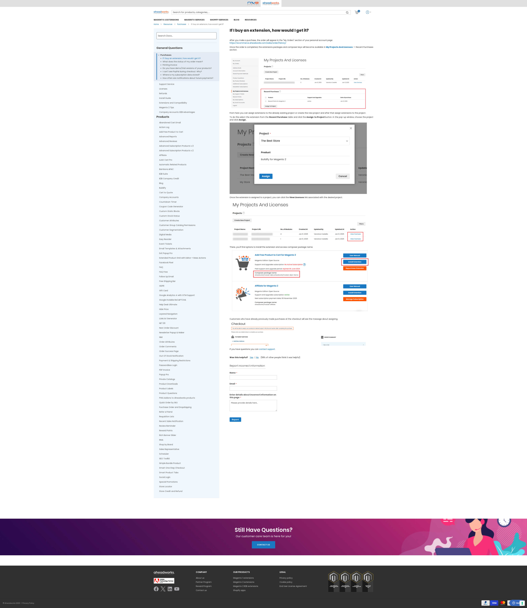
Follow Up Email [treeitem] (166, 276)
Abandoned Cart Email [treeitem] (170, 122)
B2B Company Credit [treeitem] (169, 178)
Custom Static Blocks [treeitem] (169, 211)
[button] (271, 3)
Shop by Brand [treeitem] (166, 444)
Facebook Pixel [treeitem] (166, 262)
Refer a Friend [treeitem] (165, 412)
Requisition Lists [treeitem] (166, 416)
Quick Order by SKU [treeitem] (168, 402)
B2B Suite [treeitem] (163, 174)
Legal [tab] (283, 572)
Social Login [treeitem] (164, 477)
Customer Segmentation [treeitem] (171, 230)
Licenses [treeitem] (163, 88)
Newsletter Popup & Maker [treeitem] (171, 332)
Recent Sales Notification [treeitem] (171, 421)
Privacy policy (286, 578)
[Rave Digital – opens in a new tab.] (253, 3)
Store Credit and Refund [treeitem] (170, 491)
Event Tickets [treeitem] (165, 244)
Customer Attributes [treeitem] (169, 220)
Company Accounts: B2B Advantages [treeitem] (177, 112)
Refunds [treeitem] (163, 93)
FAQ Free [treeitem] (163, 272)
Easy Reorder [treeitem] (165, 239)
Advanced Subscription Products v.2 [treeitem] (176, 150)
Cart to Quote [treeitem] (166, 192)
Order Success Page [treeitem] (169, 351)
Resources (168, 24)
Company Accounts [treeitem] (169, 197)
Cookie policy (286, 582)
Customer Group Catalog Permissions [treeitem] (177, 225)
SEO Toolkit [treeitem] (164, 458)
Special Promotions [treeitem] (168, 481)
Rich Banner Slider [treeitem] (167, 435)
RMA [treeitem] (161, 440)
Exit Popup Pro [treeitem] (166, 253)
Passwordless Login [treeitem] (168, 365)
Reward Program (204, 586)
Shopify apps (239, 590)
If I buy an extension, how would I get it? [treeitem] (182, 58)
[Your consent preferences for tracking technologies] (522, 603)
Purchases (182, 24)
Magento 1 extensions (243, 578)
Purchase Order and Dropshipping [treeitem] (175, 407)
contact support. (267, 349)
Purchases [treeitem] (165, 55)
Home (156, 24)
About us (200, 578)
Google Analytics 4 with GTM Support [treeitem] (177, 295)
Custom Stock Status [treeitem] (169, 216)
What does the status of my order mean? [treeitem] (183, 61)
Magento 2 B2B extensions (245, 586)
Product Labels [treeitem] (166, 388)
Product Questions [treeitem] (168, 393)
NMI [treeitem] (160, 337)
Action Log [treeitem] (164, 127)
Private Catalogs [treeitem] (167, 379)
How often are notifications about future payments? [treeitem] (188, 78)
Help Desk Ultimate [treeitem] (168, 304)
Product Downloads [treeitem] (168, 384)
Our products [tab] (241, 572)
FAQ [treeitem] (161, 267)
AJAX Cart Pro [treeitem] (165, 160)
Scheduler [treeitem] (164, 454)
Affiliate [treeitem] (163, 155)
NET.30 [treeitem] (162, 323)
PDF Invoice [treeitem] (164, 370)
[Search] (347, 12)
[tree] (186, 270)
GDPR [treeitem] (161, 286)
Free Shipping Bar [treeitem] (167, 281)
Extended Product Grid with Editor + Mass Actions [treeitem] (182, 258)
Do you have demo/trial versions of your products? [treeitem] (187, 68)
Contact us (201, 590)
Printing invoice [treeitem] (170, 65)
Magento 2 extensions (243, 582)
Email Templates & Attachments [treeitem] (175, 248)
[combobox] (261, 12)
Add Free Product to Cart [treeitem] (171, 132)
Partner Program (204, 582)
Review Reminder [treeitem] (167, 426)
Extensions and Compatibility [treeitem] (173, 102)
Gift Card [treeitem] (163, 290)
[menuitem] (166, 19)
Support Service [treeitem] (166, 84)
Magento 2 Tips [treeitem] (166, 107)
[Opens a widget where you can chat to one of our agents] (516, 603)
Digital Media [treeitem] (165, 234)
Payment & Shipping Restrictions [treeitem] (174, 360)
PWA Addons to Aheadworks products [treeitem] (177, 398)
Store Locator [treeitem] (165, 486)
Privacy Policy (28, 603)
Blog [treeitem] (161, 183)
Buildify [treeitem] (162, 188)
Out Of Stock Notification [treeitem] (171, 356)
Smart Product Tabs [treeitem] (168, 472)
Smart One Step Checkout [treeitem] (172, 467)
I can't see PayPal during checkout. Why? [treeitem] (182, 71)
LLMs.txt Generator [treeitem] (168, 318)
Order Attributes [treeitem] (167, 342)
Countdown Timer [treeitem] (168, 202)
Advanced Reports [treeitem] (168, 136)
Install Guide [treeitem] (165, 98)
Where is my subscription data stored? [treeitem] (181, 74)
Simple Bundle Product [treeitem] (170, 463)
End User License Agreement (293, 586)
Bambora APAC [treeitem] (166, 169)
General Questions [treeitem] (169, 48)
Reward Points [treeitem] (166, 430)
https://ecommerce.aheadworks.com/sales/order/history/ (258, 43)
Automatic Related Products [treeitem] (172, 164)
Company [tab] (201, 572)
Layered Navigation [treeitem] (168, 314)
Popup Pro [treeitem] (164, 374)
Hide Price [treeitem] (164, 309)
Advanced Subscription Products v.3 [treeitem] (176, 146)
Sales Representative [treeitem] (169, 449)
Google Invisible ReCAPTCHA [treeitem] (172, 300)
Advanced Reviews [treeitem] (168, 141)
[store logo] (161, 12)
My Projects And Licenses (339, 47)
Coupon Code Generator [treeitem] (171, 206)
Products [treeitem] (162, 117)
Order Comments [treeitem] (167, 346)
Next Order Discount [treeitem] (169, 328)
